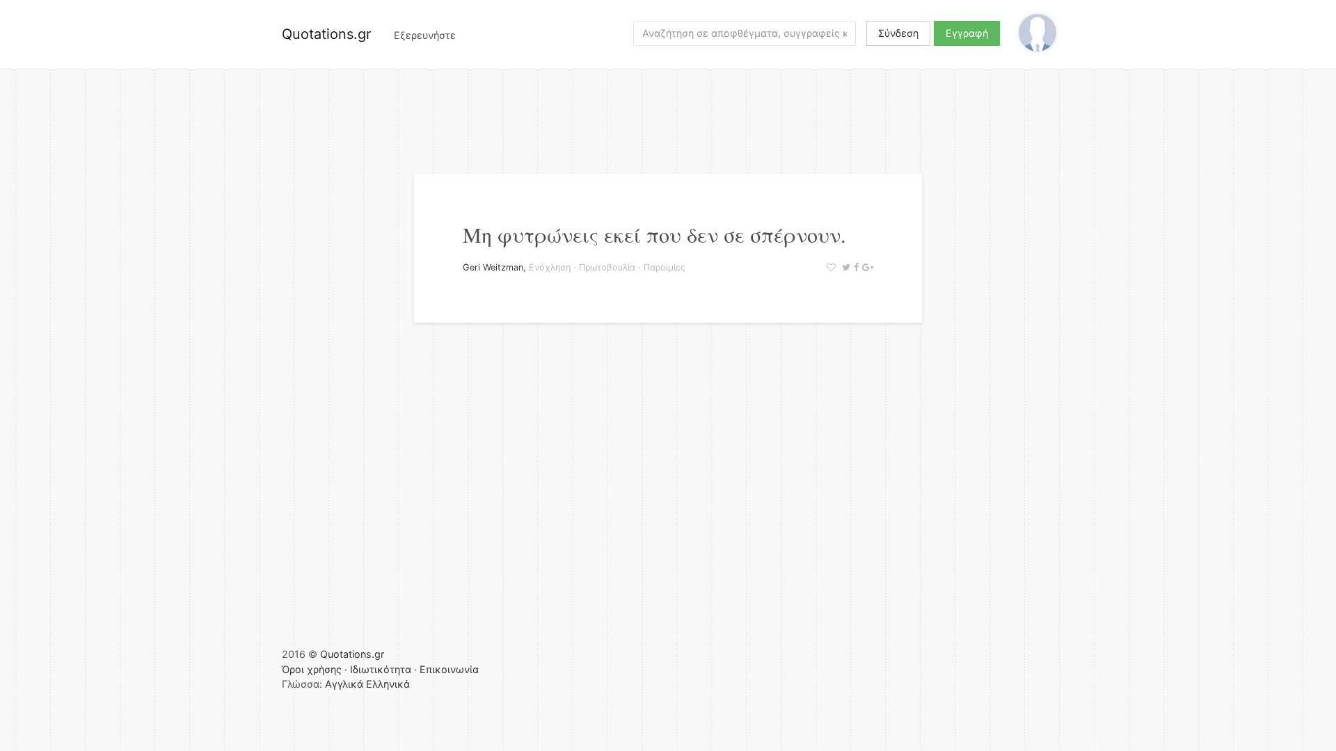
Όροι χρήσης (312, 669)
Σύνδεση (898, 33)
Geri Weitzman (493, 267)
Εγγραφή (967, 33)
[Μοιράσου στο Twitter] (844, 267)
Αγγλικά (344, 684)
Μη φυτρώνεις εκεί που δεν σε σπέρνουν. (654, 234)
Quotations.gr (326, 34)
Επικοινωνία (449, 669)
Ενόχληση (550, 267)
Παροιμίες (664, 267)
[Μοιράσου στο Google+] (866, 267)
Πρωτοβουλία (607, 267)
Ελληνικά (388, 684)
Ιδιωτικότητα (380, 669)
